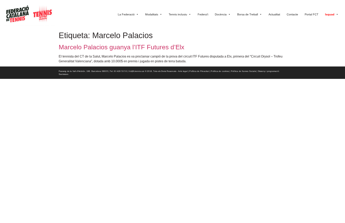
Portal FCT (311, 14)
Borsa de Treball (247, 14)
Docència (221, 14)
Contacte (292, 14)
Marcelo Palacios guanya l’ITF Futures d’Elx (121, 47)
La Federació (126, 14)
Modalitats (151, 14)
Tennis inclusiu (178, 14)
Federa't (203, 14)
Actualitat (274, 14)
